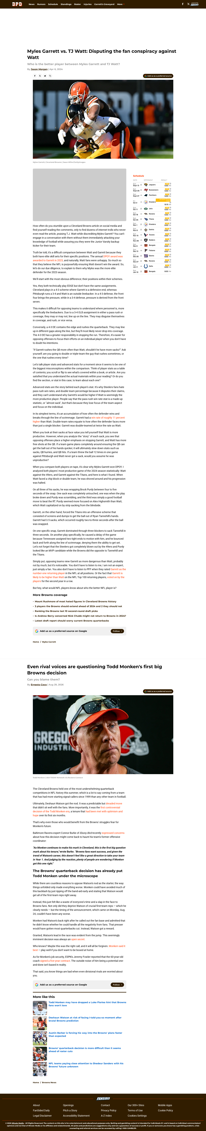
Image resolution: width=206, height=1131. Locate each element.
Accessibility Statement (76, 1115)
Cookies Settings (137, 1115)
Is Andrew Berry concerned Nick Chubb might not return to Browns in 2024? (80, 616)
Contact (105, 1105)
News (31, 4)
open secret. (78, 939)
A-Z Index (106, 1115)
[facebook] (182, 4)
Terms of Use (135, 1110)
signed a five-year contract (55, 960)
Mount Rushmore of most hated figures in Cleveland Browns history (75, 601)
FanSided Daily (41, 1110)
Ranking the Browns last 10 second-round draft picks (66, 611)
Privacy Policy (108, 1110)
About (36, 1105)
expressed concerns (113, 832)
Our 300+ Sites (136, 1105)
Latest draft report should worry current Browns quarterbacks (72, 620)
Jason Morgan (39, 69)
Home (36, 642)
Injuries (87, 4)
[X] (188, 4)
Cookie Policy (165, 1110)
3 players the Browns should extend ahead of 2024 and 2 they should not (78, 606)
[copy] (50, 76)
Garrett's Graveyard (104, 4)
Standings (66, 4)
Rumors (41, 4)
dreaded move (114, 803)
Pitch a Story (70, 1110)
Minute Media (18, 1123)
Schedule (53, 4)
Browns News (49, 1082)
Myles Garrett (49, 642)
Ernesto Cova (39, 684)
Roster (77, 4)
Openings (68, 1105)
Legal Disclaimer (42, 1115)
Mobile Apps (165, 1105)
